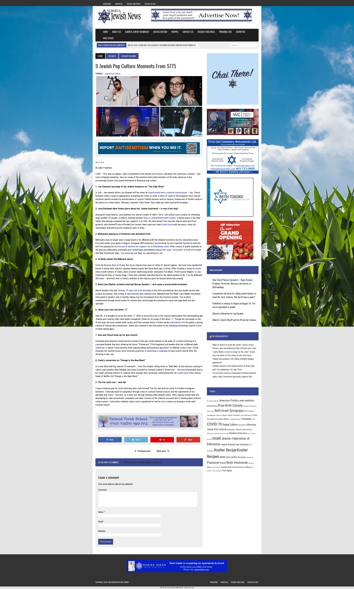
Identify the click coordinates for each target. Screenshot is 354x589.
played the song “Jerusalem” (169, 249)
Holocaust (242, 433)
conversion (182, 372)
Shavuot (251, 463)
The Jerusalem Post (220, 336)
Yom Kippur (227, 470)
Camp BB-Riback (246, 415)
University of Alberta (243, 467)
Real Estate (108, 38)
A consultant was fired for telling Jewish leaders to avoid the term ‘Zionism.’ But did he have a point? (234, 295)
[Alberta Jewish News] (121, 16)
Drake (122, 265)
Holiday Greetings (133, 4)
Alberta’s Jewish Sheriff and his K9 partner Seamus (234, 320)
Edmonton (242, 425)
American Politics (229, 400)
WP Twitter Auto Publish (167, 588)
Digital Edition (160, 31)
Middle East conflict (228, 457)
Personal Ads (225, 31)
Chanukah (246, 418)
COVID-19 (214, 424)
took (164, 224)
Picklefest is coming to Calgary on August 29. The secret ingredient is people (233, 305)
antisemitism (212, 406)
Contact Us (188, 31)
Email (100, 521)
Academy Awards (213, 401)
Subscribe (107, 4)
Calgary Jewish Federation (231, 415)
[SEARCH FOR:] (243, 44)
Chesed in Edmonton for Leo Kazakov (227, 313)
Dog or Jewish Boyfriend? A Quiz (159, 217)
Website (101, 531)
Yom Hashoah (217, 471)
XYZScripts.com (189, 588)
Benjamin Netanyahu (250, 406)
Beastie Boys (110, 265)
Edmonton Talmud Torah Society (217, 433)
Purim (223, 462)
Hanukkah (233, 433)
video (162, 195)
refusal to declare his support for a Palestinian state (143, 246)
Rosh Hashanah (237, 463)
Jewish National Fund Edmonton (235, 444)
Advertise (119, 4)
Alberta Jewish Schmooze (137, 31)
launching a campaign (157, 350)
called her (100, 347)
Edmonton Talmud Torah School (239, 429)
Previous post (144, 451)
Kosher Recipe (225, 450)
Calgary (218, 415)
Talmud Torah (216, 467)
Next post (161, 451)
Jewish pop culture (113, 73)
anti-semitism (247, 400)
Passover (213, 463)
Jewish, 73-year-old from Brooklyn (134, 290)
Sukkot (209, 467)
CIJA (253, 419)
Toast (110, 394)
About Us (116, 31)
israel (216, 438)
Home (105, 31)
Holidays (112, 55)
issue (170, 224)
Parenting (250, 457)
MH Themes (125, 582)
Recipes (174, 31)
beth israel (210, 411)
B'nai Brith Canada (230, 405)
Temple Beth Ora (228, 467)
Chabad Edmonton (235, 419)
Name (101, 512)
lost (163, 401)
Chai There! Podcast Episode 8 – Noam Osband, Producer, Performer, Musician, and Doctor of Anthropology (232, 283)
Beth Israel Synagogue (229, 411)
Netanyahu (242, 457)
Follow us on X (150, 4)
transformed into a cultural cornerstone (167, 192)
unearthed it (176, 322)
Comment (102, 489)
